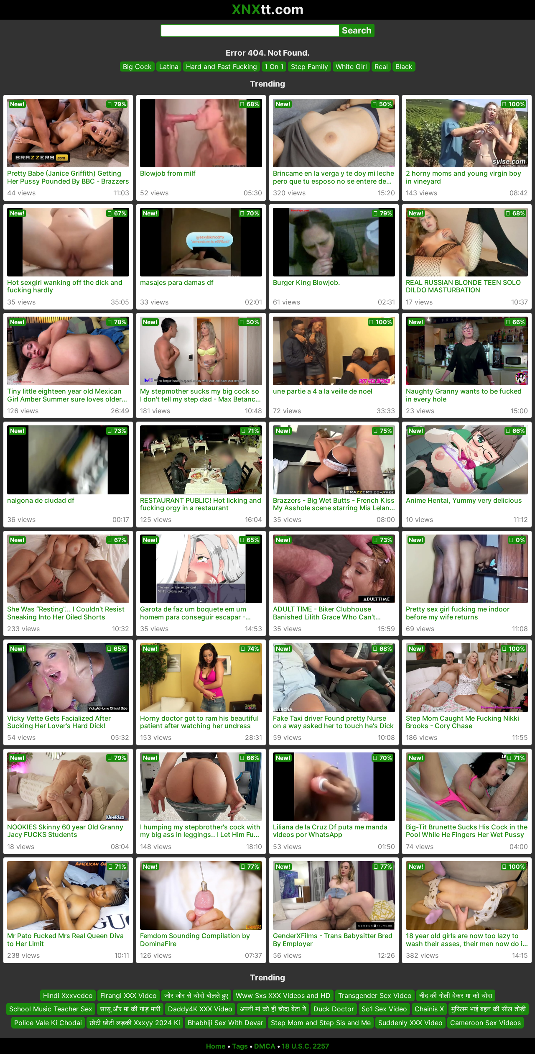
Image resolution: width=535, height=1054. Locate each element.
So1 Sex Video (384, 1009)
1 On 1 (274, 66)
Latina (168, 66)
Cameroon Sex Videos (485, 1022)
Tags (240, 1046)
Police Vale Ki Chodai (48, 1022)
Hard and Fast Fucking (221, 66)
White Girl (351, 66)
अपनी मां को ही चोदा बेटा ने (273, 1009)
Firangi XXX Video (128, 995)
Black (404, 66)
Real (381, 66)
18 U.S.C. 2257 (305, 1046)
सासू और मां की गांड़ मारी (130, 1009)
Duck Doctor (333, 1009)
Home (216, 1046)
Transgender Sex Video (375, 995)
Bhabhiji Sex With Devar (225, 1022)
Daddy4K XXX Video (200, 1009)
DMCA (264, 1046)
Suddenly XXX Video (410, 1022)
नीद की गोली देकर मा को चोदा (455, 995)
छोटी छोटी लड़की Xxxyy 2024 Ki (134, 1022)
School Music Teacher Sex (50, 1009)
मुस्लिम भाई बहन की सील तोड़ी (488, 1009)
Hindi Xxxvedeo (68, 995)
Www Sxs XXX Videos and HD (283, 995)
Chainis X (429, 1009)
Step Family (309, 66)
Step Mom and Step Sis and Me (321, 1022)
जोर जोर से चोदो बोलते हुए (196, 995)
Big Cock (137, 66)
